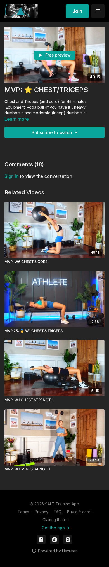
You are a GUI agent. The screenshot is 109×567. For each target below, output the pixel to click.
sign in (11, 176)
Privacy (41, 511)
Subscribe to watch (52, 132)
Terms (23, 511)
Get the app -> (56, 527)
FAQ (57, 511)
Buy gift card (79, 511)
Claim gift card (55, 519)
